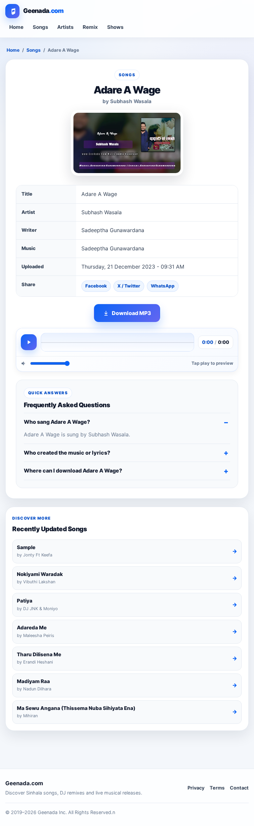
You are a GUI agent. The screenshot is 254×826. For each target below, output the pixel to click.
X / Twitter (128, 285)
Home (16, 27)
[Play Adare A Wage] (29, 342)
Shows (115, 27)
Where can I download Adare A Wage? (73, 470)
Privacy (196, 788)
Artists (65, 27)
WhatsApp (163, 285)
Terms (217, 788)
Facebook (96, 285)
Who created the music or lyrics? (67, 452)
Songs (40, 27)
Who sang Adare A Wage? (57, 421)
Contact (239, 788)
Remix (90, 27)
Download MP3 (131, 313)
